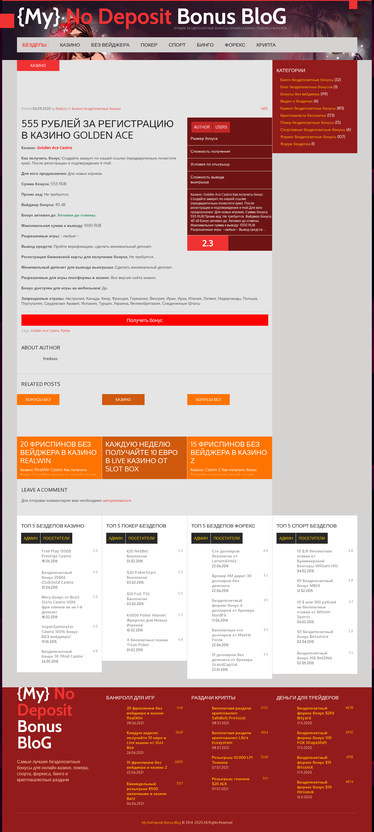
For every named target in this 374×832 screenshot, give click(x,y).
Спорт (177, 45)
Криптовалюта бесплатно (303, 115)
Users (221, 127)
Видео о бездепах (296, 101)
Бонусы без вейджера (300, 94)
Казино (70, 45)
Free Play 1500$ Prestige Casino (56, 553)
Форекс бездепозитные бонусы (308, 136)
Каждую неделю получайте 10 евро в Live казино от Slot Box (141, 456)
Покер (149, 45)
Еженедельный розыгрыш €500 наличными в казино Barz (147, 791)
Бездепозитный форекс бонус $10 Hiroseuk (314, 787)
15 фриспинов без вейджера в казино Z (229, 452)
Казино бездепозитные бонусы (96, 109)
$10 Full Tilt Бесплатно (138, 596)
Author (202, 127)
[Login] (353, 5)
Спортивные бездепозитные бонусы (312, 129)
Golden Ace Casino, (45, 331)
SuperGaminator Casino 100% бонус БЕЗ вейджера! (60, 631)
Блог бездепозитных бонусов (306, 86)
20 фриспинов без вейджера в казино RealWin (58, 452)
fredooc (61, 109)
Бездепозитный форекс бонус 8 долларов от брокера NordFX (233, 607)
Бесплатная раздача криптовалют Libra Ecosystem (231, 737)
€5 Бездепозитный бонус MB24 (315, 583)
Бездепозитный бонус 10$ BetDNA (314, 655)
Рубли (65, 331)
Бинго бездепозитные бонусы (306, 79)
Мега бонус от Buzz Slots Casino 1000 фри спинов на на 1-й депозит (62, 604)
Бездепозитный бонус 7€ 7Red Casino (62, 654)
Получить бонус (145, 320)
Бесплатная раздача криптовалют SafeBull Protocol (231, 713)
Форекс (235, 45)
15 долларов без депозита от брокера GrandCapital (232, 659)
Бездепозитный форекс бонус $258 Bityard (315, 713)
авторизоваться (117, 500)
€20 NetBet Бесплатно (137, 553)
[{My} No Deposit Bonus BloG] (55, 756)
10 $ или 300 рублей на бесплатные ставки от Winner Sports (316, 609)
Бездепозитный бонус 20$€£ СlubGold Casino (58, 577)
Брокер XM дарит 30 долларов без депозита (231, 580)
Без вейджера (110, 45)
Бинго (205, 45)
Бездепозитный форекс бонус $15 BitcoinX (314, 762)
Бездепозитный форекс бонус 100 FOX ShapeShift (314, 737)
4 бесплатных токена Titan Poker (147, 642)
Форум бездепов (295, 143)
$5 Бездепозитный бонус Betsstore (315, 634)
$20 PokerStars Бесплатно (141, 575)
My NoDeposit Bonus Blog (161, 822)
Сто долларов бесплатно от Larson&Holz (226, 556)
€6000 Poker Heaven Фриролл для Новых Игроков (147, 620)
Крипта (266, 45)
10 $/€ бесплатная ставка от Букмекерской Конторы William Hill (317, 558)
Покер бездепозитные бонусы (307, 122)
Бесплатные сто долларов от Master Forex (231, 635)
